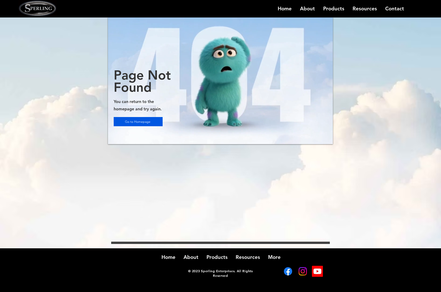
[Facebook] (288, 271)
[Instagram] (302, 271)
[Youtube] (317, 271)
